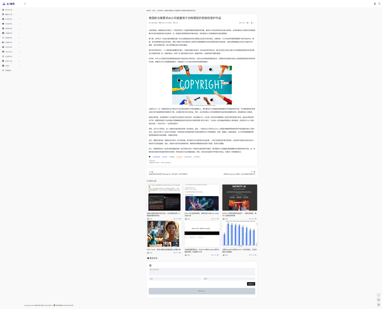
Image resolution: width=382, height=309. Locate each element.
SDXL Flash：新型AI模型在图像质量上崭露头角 (164, 250)
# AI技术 (164, 157)
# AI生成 (172, 157)
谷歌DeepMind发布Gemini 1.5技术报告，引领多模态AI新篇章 (239, 251)
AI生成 (206, 117)
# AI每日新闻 (156, 157)
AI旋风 (36, 305)
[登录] (375, 4)
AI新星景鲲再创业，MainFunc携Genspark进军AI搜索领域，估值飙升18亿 (202, 251)
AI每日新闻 (160, 10)
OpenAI (215, 129)
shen (176, 23)
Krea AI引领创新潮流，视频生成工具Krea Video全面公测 (202, 214)
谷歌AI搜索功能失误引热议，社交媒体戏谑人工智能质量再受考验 (163, 214)
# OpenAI (179, 157)
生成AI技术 (172, 140)
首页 (149, 10)
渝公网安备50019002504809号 (64, 305)
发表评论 (251, 284)
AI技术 (190, 53)
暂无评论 (154, 258)
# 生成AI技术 (187, 157)
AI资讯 (154, 10)
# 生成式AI (197, 157)
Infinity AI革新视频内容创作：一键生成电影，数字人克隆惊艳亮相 (239, 214)
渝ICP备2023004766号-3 (45, 305)
